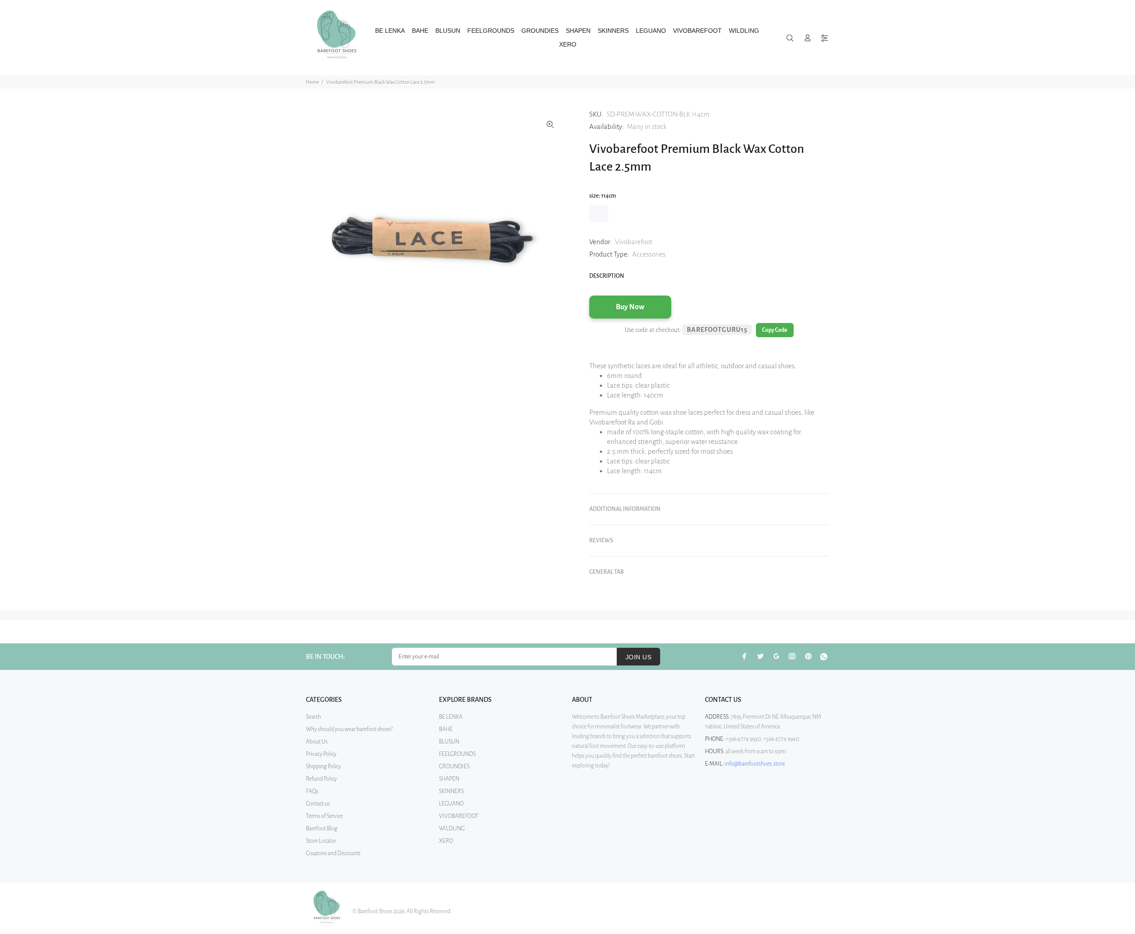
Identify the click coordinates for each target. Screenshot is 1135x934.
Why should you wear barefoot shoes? (349, 729)
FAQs (312, 791)
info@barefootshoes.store (754, 764)
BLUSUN (449, 742)
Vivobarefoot (633, 241)
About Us (317, 742)
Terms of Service (324, 816)
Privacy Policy (321, 754)
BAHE (446, 729)
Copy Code (774, 330)
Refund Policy (321, 779)
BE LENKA (450, 717)
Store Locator (321, 841)
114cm (598, 213)
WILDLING (452, 828)
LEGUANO (451, 804)
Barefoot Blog (321, 828)
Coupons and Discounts (333, 853)
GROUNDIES (454, 766)
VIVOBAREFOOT (458, 816)
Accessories (648, 254)
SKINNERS (451, 791)
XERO (446, 841)
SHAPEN (449, 779)
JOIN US (638, 657)
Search (313, 717)
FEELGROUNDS (457, 754)
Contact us (318, 804)
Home (312, 82)
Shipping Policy (323, 766)
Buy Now (630, 307)
